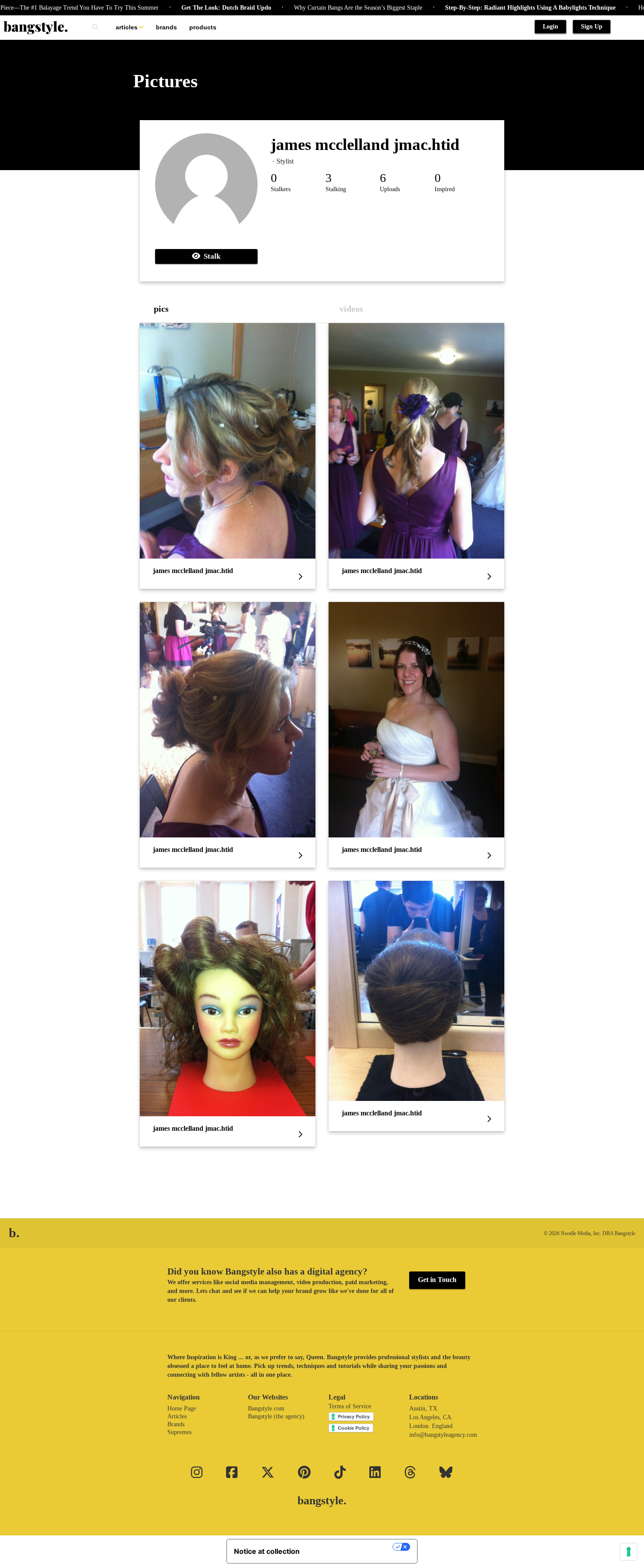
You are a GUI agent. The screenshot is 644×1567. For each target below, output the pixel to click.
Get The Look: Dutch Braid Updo (180, 7)
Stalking (336, 189)
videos (351, 308)
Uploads (390, 189)
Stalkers (280, 189)
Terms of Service (350, 1406)
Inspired (445, 189)
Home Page (181, 1408)
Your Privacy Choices (350, 1546)
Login (550, 26)
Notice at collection (267, 1551)
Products (202, 27)
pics (161, 308)
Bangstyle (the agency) (276, 1416)
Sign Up (591, 26)
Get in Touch (437, 1279)
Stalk (210, 256)
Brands (166, 27)
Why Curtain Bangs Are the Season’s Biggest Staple (312, 7)
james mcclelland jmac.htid (365, 144)
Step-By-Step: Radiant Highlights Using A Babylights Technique (484, 7)
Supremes (179, 1432)
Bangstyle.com (266, 1408)
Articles (127, 27)
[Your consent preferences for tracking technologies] (628, 1551)
